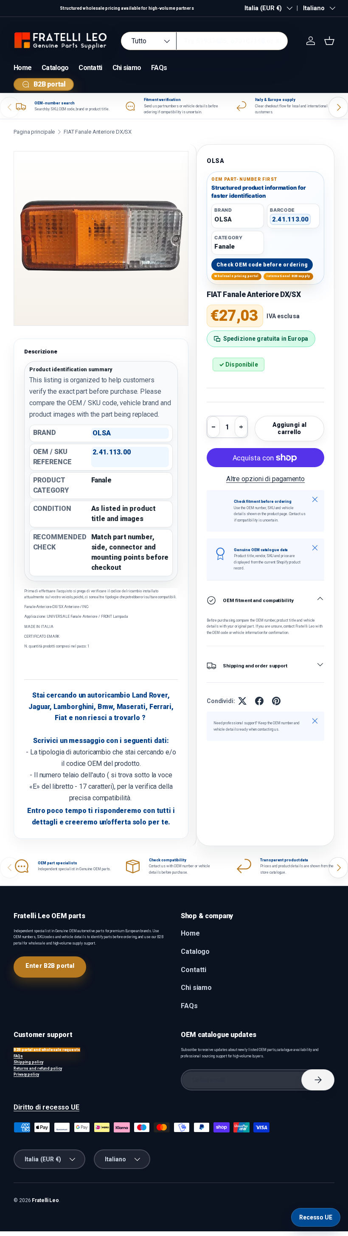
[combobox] (204, 41)
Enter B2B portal (49, 965)
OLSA (216, 160)
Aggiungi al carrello (289, 428)
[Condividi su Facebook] (259, 700)
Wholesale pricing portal (236, 276)
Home (22, 68)
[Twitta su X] (242, 700)
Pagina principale (34, 132)
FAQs (159, 68)
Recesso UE (315, 1217)
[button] (329, 40)
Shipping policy (28, 1062)
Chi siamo (126, 68)
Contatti (90, 68)
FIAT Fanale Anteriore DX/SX (98, 132)
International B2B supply (288, 276)
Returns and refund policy (38, 1068)
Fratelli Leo (45, 1200)
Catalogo (55, 68)
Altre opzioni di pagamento (265, 479)
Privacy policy (26, 1074)
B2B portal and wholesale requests (47, 1050)
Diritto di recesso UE (46, 1107)
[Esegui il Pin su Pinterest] (276, 700)
